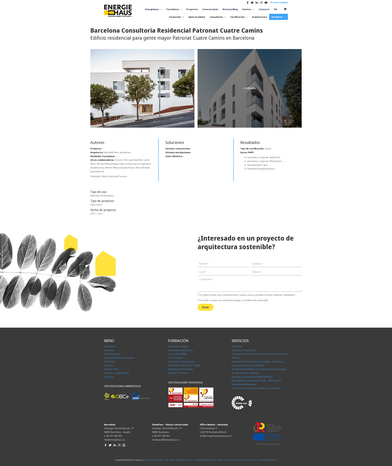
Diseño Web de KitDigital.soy (267, 444)
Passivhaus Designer (178, 346)
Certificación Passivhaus (243, 350)
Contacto (108, 376)
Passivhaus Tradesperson (180, 350)
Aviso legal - (170, 459)
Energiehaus (110, 346)
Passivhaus (109, 361)
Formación (237, 346)
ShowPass (109, 350)
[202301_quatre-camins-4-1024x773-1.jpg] (142, 88)
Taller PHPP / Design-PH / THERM (184, 365)
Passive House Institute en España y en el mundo (256, 388)
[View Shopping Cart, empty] (285, 9)
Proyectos (109, 365)
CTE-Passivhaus (175, 357)
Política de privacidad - (154, 459)
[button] (160, 9)
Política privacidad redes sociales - (209, 459)
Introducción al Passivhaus (181, 361)
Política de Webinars (268, 459)
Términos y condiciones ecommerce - (242, 459)
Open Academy (112, 353)
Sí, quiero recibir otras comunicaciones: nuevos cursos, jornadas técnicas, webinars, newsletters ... (248, 294)
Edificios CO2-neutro (178, 372)
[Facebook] (247, 2)
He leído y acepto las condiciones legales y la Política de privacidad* (234, 300)
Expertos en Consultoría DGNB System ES (252, 376)
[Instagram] (261, 2)
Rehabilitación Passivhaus (180, 369)
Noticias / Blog (111, 369)
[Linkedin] (256, 2)
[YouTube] (266, 2)
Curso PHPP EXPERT (177, 353)
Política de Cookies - (185, 459)
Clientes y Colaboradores (116, 372)
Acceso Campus (279, 2)
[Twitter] (252, 2)
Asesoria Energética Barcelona (119, 357)
